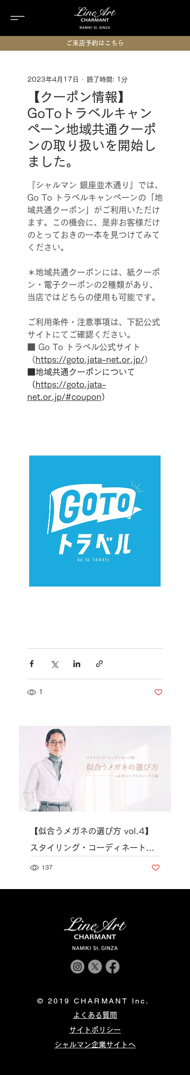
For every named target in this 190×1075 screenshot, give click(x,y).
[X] (95, 966)
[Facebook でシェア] (31, 663)
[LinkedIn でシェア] (76, 663)
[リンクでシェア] (99, 663)
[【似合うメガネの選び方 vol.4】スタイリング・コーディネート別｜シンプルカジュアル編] (95, 769)
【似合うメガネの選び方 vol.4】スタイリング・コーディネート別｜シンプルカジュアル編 (92, 841)
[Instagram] (77, 966)
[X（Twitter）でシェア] (54, 663)
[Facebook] (112, 966)
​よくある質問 (95, 1015)
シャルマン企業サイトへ (95, 1044)
